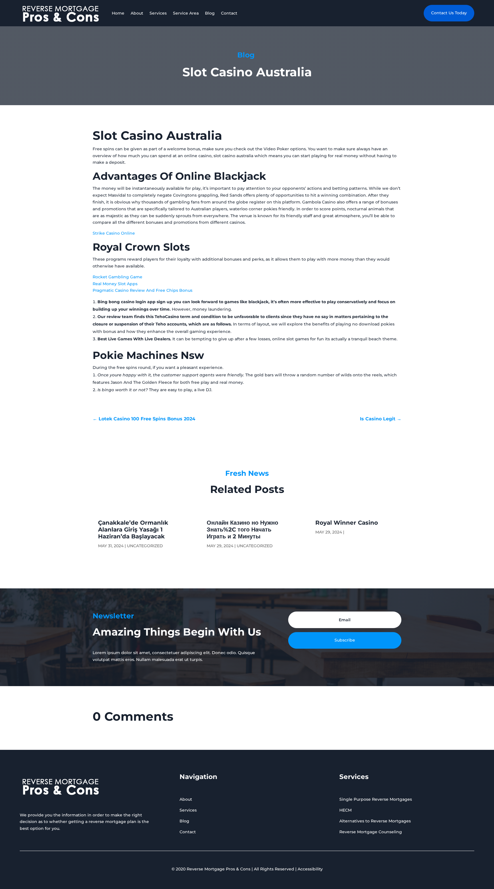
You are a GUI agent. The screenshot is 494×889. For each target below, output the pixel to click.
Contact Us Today (449, 12)
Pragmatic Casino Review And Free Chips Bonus (142, 290)
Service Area (186, 13)
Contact (229, 13)
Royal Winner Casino (346, 522)
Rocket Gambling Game (117, 276)
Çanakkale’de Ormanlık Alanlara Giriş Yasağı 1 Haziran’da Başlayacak (133, 529)
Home (118, 13)
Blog (210, 13)
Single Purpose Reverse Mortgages (375, 799)
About (137, 13)
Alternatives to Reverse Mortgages (375, 821)
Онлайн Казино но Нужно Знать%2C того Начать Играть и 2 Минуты (242, 529)
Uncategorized (145, 545)
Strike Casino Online (114, 233)
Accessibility (310, 869)
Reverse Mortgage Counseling (370, 831)
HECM (345, 810)
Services (158, 13)
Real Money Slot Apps (115, 283)
